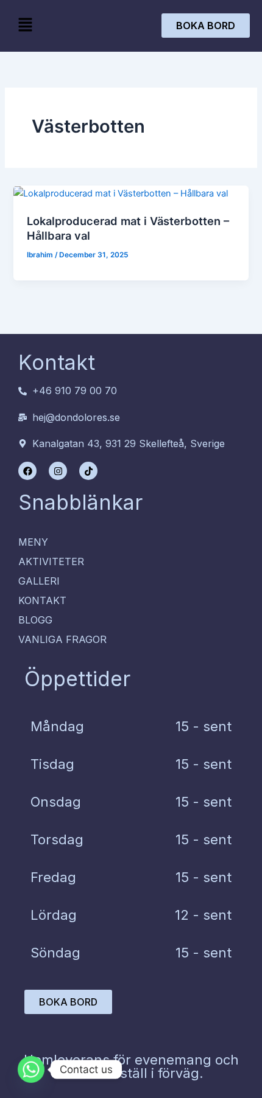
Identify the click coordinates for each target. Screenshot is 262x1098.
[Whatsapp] (31, 1069)
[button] (25, 25)
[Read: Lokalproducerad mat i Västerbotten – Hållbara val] (120, 192)
